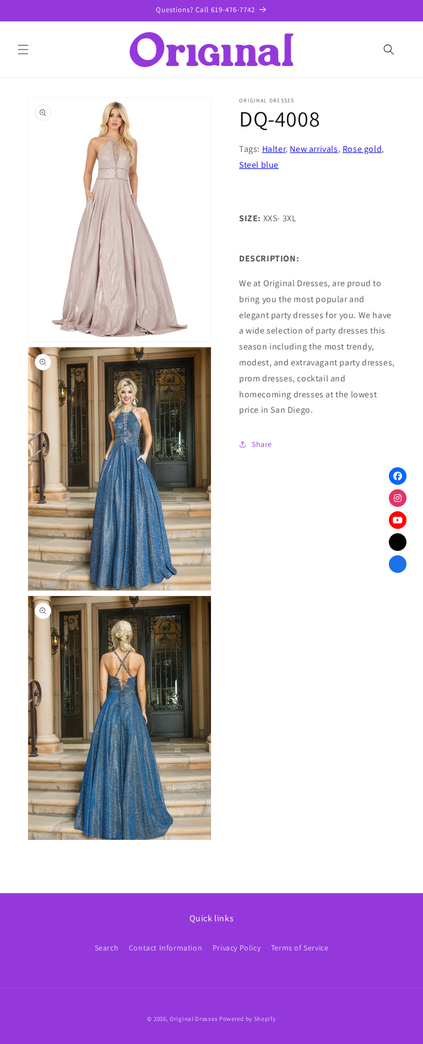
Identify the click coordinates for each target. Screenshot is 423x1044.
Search (107, 948)
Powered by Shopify (247, 1019)
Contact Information (165, 948)
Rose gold (362, 149)
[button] (23, 49)
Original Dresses (194, 1019)
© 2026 (156, 1019)
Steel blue (259, 165)
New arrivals (314, 149)
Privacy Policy (237, 948)
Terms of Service (300, 948)
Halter (274, 149)
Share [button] (262, 444)
